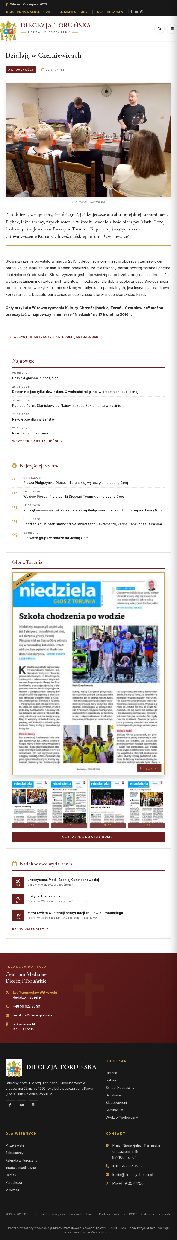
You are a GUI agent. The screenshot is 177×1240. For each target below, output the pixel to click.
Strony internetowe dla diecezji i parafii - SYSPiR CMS (89, 1228)
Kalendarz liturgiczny (21, 1160)
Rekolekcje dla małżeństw (33, 417)
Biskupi (111, 1080)
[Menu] (172, 29)
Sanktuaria (114, 1095)
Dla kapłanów (110, 12)
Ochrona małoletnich (30, 12)
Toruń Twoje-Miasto (142, 1228)
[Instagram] (141, 11)
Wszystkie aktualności (35, 441)
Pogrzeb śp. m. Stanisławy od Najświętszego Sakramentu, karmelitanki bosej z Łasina (92, 521)
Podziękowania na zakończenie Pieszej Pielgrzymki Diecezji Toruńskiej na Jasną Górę (92, 508)
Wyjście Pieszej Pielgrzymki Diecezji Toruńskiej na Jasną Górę (73, 494)
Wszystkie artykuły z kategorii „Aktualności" (57, 337)
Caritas (11, 1175)
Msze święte (15, 1145)
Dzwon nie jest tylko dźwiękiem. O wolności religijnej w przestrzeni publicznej (75, 389)
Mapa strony (76, 12)
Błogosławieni (116, 1102)
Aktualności (20, 69)
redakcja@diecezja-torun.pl (34, 1015)
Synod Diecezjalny (120, 1087)
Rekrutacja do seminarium (33, 431)
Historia (111, 1073)
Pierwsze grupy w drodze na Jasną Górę (55, 535)
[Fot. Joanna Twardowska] (88, 140)
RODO (133, 1214)
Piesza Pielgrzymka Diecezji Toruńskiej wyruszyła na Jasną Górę (75, 480)
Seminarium (114, 1110)
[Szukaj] (159, 29)
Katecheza (14, 1183)
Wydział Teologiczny (122, 1117)
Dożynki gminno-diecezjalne (35, 375)
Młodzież (13, 1190)
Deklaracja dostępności (155, 1214)
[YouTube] (136, 11)
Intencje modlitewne (21, 1168)
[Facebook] (131, 11)
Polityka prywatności (113, 1214)
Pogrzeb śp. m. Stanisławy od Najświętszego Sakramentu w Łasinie (66, 403)
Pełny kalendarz (28, 929)
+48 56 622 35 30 (26, 1006)
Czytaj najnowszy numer (88, 837)
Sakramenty (15, 1153)
